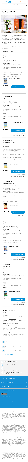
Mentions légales (14, 404)
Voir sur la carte (15, 12)
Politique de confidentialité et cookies (13, 402)
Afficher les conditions (8, 354)
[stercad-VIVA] (6, 394)
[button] (2, 22)
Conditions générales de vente (14, 401)
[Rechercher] (26, 5)
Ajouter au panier (19, 86)
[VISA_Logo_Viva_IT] (2, 394)
